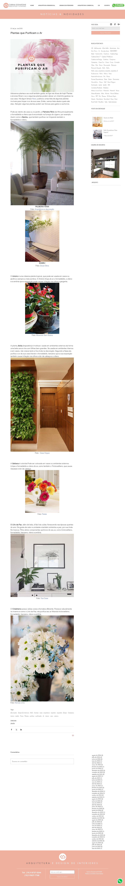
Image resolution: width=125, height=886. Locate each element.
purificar (32, 716)
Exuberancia (94, 73)
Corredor (117, 62)
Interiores (13, 720)
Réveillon (101, 102)
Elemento (113, 65)
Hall (105, 82)
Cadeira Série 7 (95, 56)
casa (41, 713)
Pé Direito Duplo (111, 96)
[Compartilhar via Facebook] (11, 729)
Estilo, (108, 68)
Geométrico (94, 82)
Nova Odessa (114, 93)
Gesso (101, 82)
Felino (101, 73)
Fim (104, 76)
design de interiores (23, 713)
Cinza (107, 62)
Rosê (116, 99)
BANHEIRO (113, 51)
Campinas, (94, 62)
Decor (101, 65)
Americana (113, 48)
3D (92, 48)
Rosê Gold (94, 102)
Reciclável (107, 99)
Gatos (110, 79)
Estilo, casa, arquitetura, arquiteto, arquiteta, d (104, 71)
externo (56, 716)
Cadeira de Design (96, 59)
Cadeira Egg (114, 54)
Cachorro (106, 54)
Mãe (102, 93)
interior (12, 716)
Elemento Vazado (96, 68)
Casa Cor (101, 62)
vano (51, 716)
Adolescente (97, 48)
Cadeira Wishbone (107, 56)
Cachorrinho (99, 54)
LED (109, 85)
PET (97, 96)
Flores (21, 716)
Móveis (107, 93)
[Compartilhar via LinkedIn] (21, 729)
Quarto (93, 99)
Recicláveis (100, 99)
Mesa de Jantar (95, 93)
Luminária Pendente (96, 88)
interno (47, 716)
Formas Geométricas (97, 79)
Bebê (92, 54)
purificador (39, 716)
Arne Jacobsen (105, 51)
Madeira (105, 88)
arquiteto (53, 713)
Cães (92, 65)
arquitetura (47, 713)
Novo (93, 96)
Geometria (116, 79)
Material (112, 90)
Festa (110, 73)
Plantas (27, 716)
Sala (106, 102)
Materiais (106, 90)
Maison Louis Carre (96, 90)
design (65, 713)
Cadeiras (105, 59)
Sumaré (36, 713)
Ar (43, 716)
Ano (118, 48)
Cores (111, 62)
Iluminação (94, 85)
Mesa (117, 90)
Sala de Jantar (112, 102)
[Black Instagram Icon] (111, 24)
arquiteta (59, 713)
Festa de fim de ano (96, 76)
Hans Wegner (111, 82)
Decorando (107, 65)
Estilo (31, 713)
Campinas (71, 713)
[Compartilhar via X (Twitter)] (16, 729)
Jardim (17, 716)
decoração (14, 713)
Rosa (112, 99)
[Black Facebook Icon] (115, 24)
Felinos (106, 73)
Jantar (100, 85)
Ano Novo (94, 51)
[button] (105, 163)
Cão (96, 65)
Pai (100, 96)
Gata (105, 79)
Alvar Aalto (105, 48)
